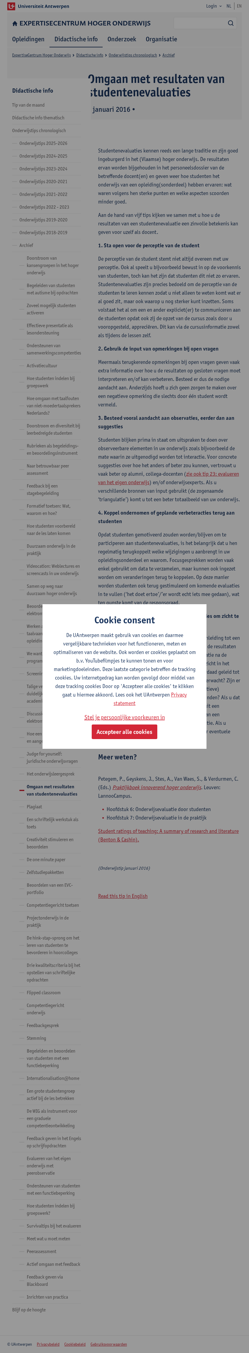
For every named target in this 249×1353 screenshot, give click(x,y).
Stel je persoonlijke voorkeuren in (124, 717)
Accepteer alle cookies (124, 731)
